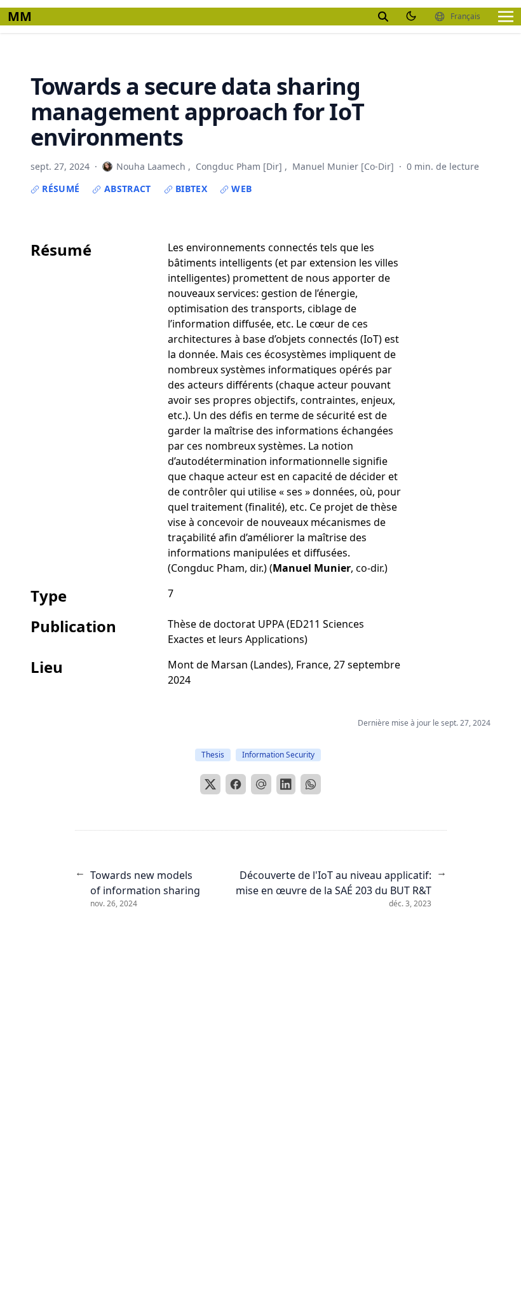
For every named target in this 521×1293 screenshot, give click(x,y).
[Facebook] (236, 784)
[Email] (261, 784)
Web (240, 189)
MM (20, 16)
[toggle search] (383, 16)
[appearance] (411, 16)
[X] (210, 784)
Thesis (212, 754)
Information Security (278, 754)
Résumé (59, 189)
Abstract (126, 189)
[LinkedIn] (285, 784)
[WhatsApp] (311, 784)
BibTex (190, 189)
